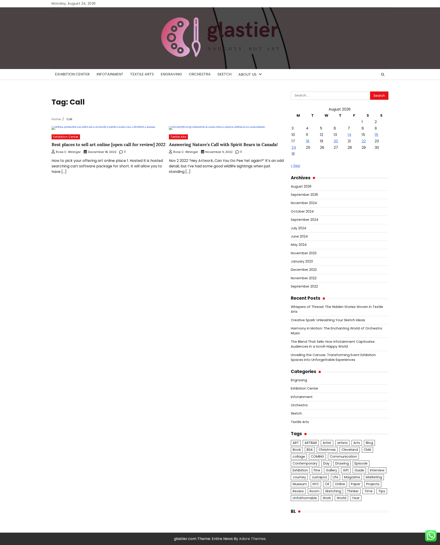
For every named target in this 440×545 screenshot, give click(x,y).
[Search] (382, 74)
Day (326, 463)
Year (356, 498)
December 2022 (304, 269)
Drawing (342, 463)
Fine (317, 470)
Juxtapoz (319, 477)
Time (368, 491)
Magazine (352, 477)
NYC (316, 484)
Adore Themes (252, 538)
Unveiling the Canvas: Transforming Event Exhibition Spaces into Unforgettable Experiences (333, 357)
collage (299, 456)
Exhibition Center (72, 74)
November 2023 (303, 253)
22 (364, 141)
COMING (317, 456)
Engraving (171, 74)
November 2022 (303, 278)
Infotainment (109, 74)
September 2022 (304, 286)
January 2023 (302, 261)
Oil (327, 484)
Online (340, 484)
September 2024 (304, 219)
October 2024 (302, 211)
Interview (377, 470)
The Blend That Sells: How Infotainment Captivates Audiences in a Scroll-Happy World (333, 344)
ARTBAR (311, 442)
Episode (361, 463)
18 (307, 141)
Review (298, 491)
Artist (327, 442)
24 (294, 147)
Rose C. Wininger (68, 152)
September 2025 (304, 194)
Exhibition (300, 470)
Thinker (353, 491)
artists (342, 442)
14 (349, 134)
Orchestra (200, 74)
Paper (355, 484)
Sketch (224, 74)
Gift (346, 470)
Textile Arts (142, 74)
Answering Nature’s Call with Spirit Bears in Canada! (223, 144)
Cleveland (349, 449)
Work (327, 498)
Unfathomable (305, 498)
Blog (369, 442)
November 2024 (304, 203)
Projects (373, 484)
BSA (310, 449)
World (341, 498)
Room (314, 491)
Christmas (327, 449)
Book (297, 449)
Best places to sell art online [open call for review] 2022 (108, 144)
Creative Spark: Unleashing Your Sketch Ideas (328, 320)
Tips (381, 491)
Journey (299, 477)
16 (376, 134)
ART (296, 442)
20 (336, 141)
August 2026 (301, 186)
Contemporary (305, 463)
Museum (300, 484)
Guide (359, 470)
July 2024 (298, 228)
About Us (247, 74)
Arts (356, 442)
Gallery (331, 470)
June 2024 (299, 236)
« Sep (295, 165)
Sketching (333, 491)
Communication (343, 456)
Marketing (374, 477)
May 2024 (299, 244)
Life (335, 477)
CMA (367, 449)
